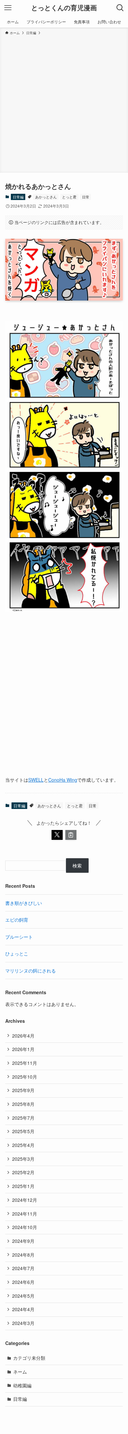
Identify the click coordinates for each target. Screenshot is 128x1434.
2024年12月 (24, 1200)
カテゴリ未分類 (29, 1358)
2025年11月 (24, 1063)
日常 (85, 196)
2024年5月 (23, 1295)
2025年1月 (23, 1186)
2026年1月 (23, 1049)
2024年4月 (23, 1309)
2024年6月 (23, 1282)
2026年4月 (23, 1035)
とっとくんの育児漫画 (64, 8)
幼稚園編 (22, 1385)
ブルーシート (19, 936)
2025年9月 (23, 1090)
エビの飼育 (16, 919)
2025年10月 (24, 1076)
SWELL (36, 779)
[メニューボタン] (8, 8)
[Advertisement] (64, 103)
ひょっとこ (16, 953)
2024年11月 (24, 1213)
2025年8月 (23, 1104)
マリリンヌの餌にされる (30, 970)
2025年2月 (23, 1172)
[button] (57, 835)
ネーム (20, 1371)
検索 (77, 865)
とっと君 (69, 196)
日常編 (18, 196)
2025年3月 (23, 1158)
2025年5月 (23, 1131)
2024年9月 (23, 1241)
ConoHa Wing (62, 779)
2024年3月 (23, 1323)
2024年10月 (24, 1227)
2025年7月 (23, 1117)
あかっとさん (46, 196)
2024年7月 (23, 1268)
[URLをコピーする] (70, 835)
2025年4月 (23, 1145)
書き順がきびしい (23, 903)
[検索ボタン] (120, 8)
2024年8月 (23, 1254)
